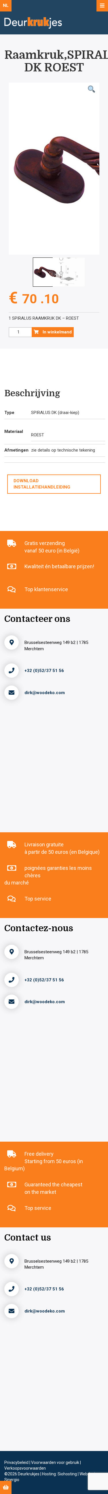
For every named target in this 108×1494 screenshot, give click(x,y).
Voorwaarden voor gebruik (55, 1462)
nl (6, 5)
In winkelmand (56, 332)
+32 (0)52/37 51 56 (44, 670)
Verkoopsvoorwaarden (25, 1468)
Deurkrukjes (29, 1474)
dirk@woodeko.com (44, 692)
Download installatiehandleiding (42, 483)
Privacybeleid (16, 1462)
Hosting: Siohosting (60, 1474)
